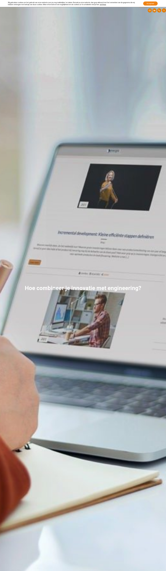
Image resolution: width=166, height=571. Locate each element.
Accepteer (150, 3)
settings (103, 4)
